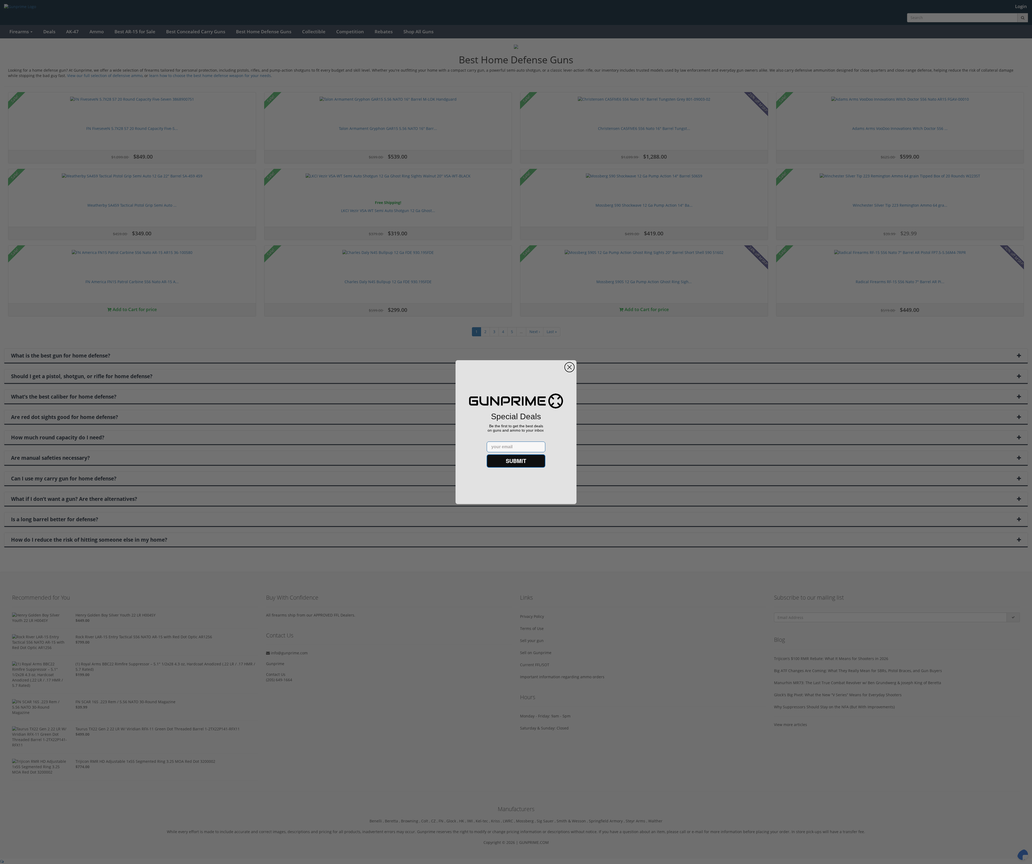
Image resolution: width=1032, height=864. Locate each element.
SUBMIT (516, 461)
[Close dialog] (569, 367)
